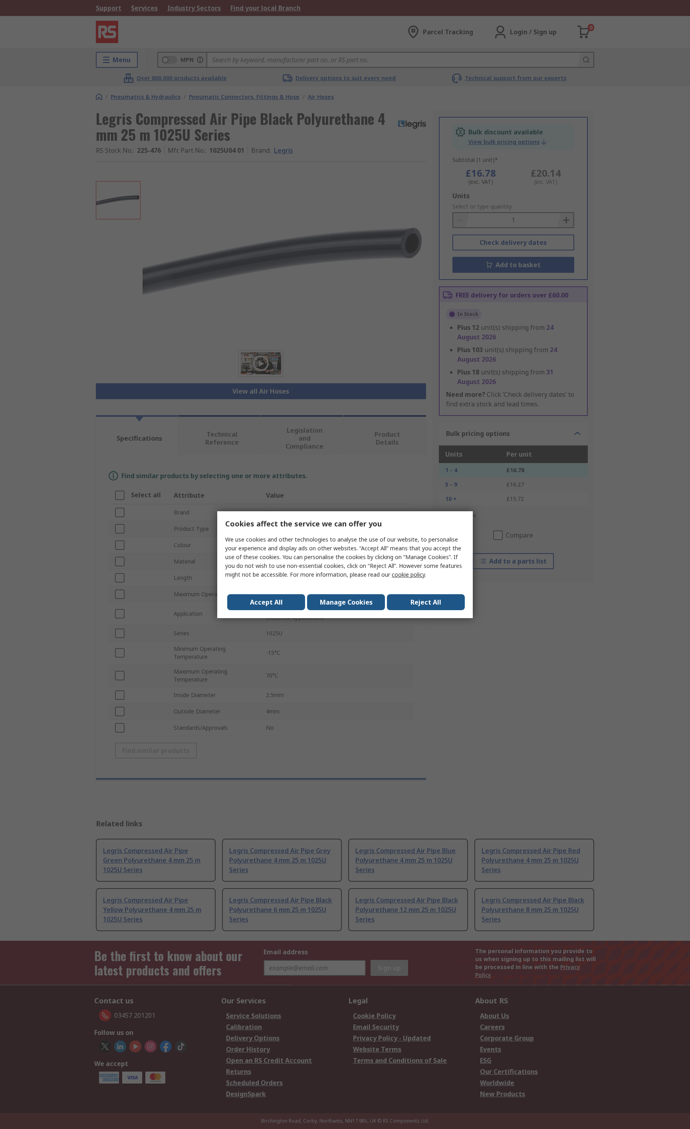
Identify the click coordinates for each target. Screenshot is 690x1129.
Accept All (266, 602)
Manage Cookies (346, 602)
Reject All (425, 602)
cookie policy (408, 574)
